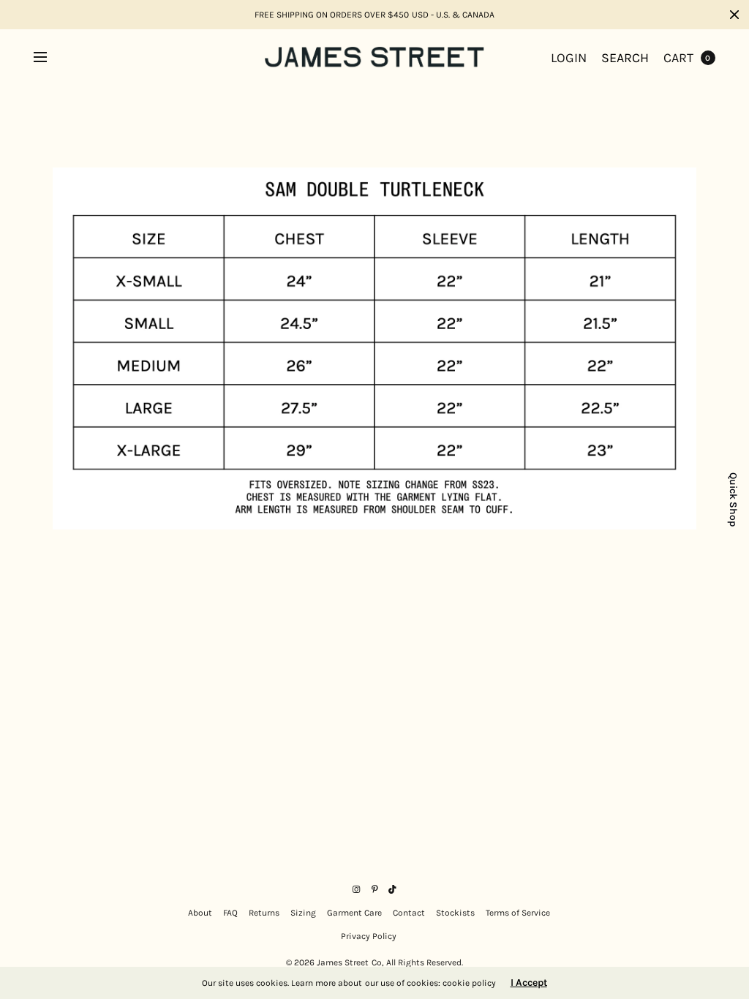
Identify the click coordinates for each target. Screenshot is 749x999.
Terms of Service (518, 913)
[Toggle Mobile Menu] (50, 58)
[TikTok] (392, 889)
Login (569, 58)
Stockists (455, 913)
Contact (409, 913)
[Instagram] (356, 889)
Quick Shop (733, 499)
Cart (678, 58)
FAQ (230, 913)
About (200, 913)
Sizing (303, 913)
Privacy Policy (368, 936)
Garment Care (354, 913)
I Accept (529, 983)
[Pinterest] (374, 889)
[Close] (734, 14)
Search (625, 58)
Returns (264, 913)
